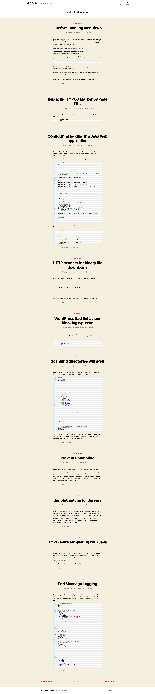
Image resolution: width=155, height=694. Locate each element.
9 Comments (90, 505)
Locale (74, 247)
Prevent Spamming (77, 458)
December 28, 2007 (79, 108)
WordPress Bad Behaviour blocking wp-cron (77, 320)
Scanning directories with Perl (77, 361)
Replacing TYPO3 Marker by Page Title (77, 101)
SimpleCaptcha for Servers (77, 500)
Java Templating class (59, 560)
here (95, 518)
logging (63, 670)
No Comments (90, 32)
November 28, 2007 (79, 327)
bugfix (67, 526)
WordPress (77, 313)
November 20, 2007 (79, 546)
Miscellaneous (77, 23)
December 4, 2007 (79, 145)
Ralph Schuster (68, 32)
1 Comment (90, 272)
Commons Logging (66, 247)
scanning (69, 442)
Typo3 (77, 94)
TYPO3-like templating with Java (77, 542)
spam (63, 484)
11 (85, 681)
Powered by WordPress (61, 690)
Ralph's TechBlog (32, 3)
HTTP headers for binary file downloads (77, 265)
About (114, 3)
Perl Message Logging (77, 583)
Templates (64, 568)
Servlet (77, 247)
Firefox (63, 83)
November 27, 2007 (79, 366)
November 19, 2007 (79, 588)
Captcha (63, 526)
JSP (71, 247)
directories (64, 442)
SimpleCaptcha (72, 511)
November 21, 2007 (79, 505)
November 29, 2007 (79, 272)
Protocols (77, 258)
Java (77, 131)
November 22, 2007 (79, 462)
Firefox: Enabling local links (77, 28)
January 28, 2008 (79, 32)
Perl (77, 356)
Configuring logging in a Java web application (77, 138)
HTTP (63, 302)
